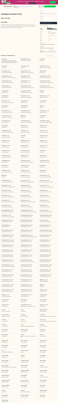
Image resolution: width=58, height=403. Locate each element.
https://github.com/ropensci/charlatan (47, 44)
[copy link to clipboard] (41, 14)
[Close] (56, 2)
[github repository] (42, 6)
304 (40, 40)
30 (40, 36)
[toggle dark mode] (39, 6)
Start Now (52, 2)
